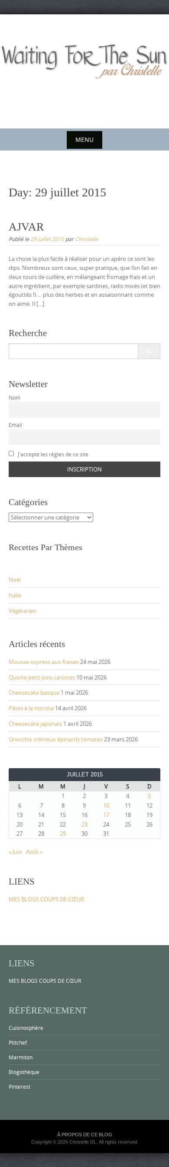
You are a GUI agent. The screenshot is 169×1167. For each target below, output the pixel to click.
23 (84, 824)
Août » (34, 852)
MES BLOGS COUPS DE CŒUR (46, 899)
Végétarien (22, 611)
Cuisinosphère (26, 1027)
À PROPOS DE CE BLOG (84, 1134)
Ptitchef (18, 1042)
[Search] (148, 351)
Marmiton (20, 1057)
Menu (84, 139)
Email (15, 425)
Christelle (86, 238)
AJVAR (26, 227)
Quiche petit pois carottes (42, 677)
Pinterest (19, 1086)
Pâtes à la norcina (31, 708)
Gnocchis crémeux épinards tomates (56, 739)
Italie (15, 595)
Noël (15, 580)
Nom (14, 397)
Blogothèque (24, 1071)
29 (63, 833)
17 (106, 815)
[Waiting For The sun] (84, 70)
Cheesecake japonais (35, 724)
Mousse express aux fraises (44, 662)
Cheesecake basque (34, 692)
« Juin (15, 852)
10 (106, 805)
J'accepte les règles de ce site (52, 454)
